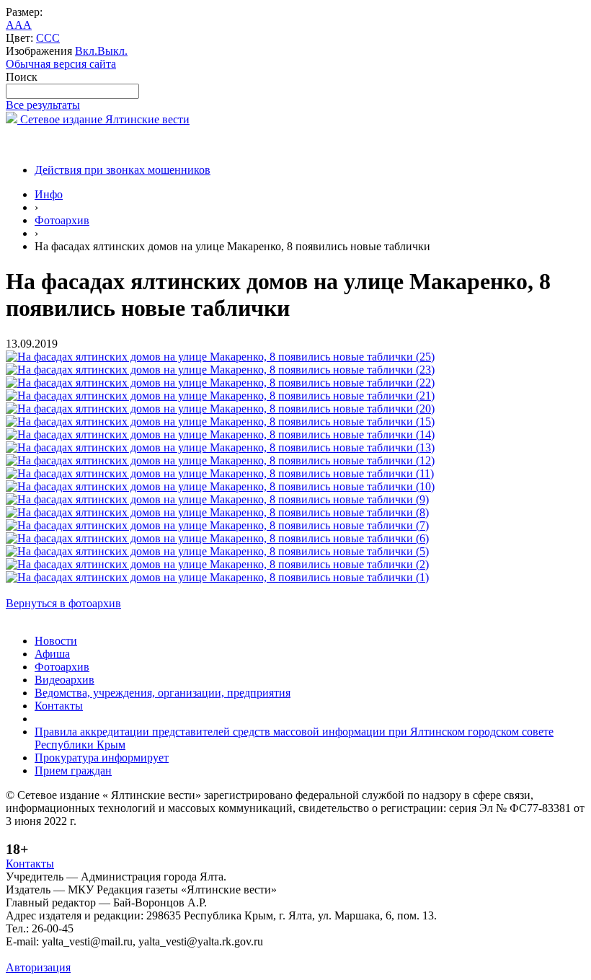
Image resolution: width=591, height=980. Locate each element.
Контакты (59, 705)
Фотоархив (62, 220)
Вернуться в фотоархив (63, 603)
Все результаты (43, 105)
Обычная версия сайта (61, 64)
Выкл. (112, 51)
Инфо (49, 194)
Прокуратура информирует (102, 757)
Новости (56, 641)
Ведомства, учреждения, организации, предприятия (162, 693)
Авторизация (38, 967)
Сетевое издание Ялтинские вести (103, 119)
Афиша (52, 654)
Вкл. (86, 51)
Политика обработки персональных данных (114, 954)
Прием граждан (73, 770)
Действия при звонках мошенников (122, 170)
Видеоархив (64, 680)
